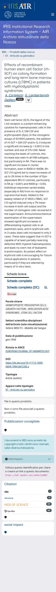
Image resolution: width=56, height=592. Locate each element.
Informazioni (15, 458)
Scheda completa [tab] (19, 281)
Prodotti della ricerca (22, 52)
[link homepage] (18, 6)
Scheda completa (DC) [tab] (23, 287)
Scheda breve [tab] (16, 274)
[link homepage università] (15, 14)
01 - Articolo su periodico (20, 55)
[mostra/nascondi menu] (52, 14)
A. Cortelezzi (14, 95)
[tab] (46, 287)
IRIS (4, 52)
